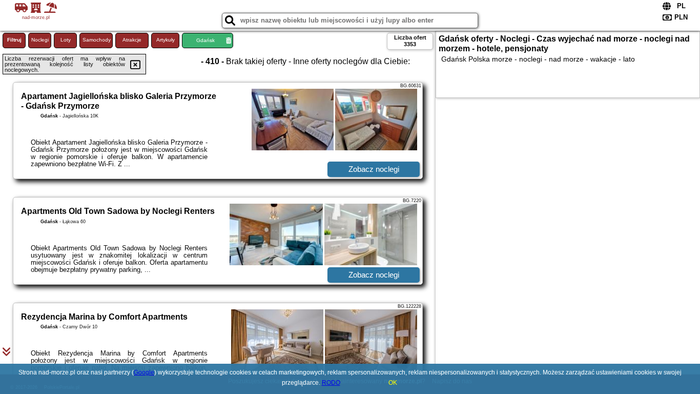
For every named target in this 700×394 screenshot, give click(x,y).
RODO (331, 382)
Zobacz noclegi (373, 169)
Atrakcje (131, 40)
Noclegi (40, 40)
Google (144, 372)
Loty (65, 40)
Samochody (97, 40)
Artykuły (165, 40)
